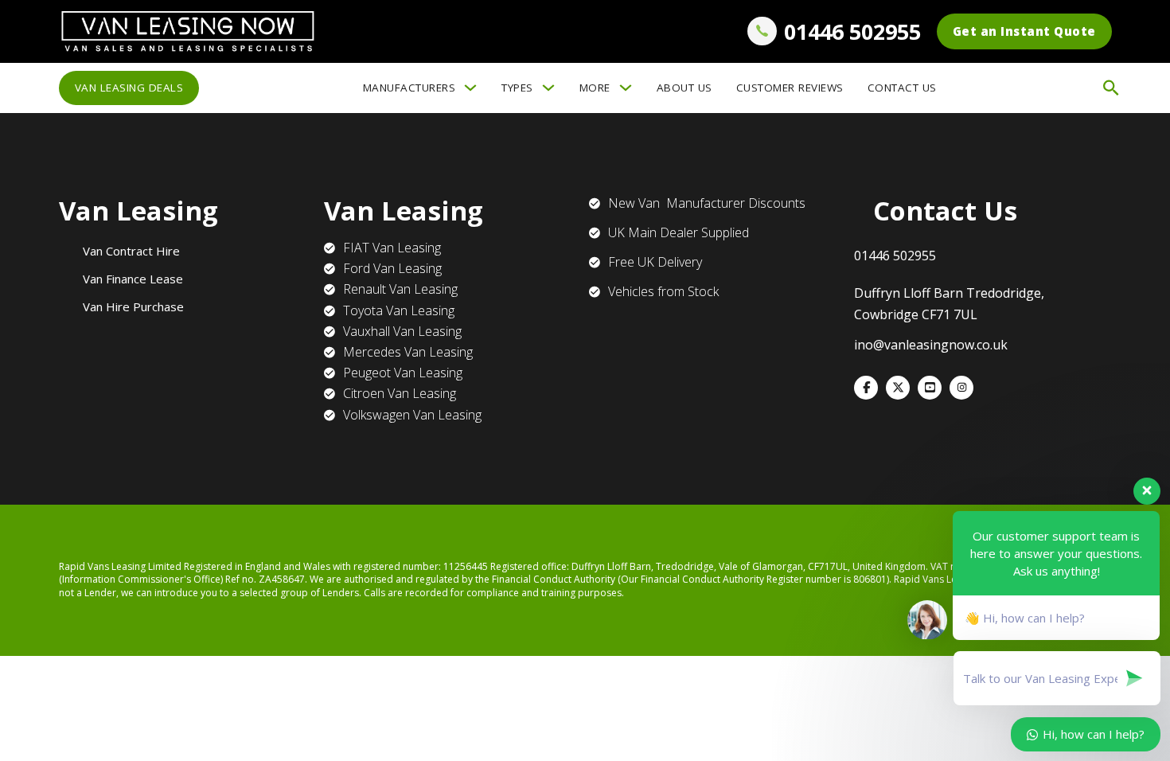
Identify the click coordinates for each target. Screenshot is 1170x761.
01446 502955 (852, 31)
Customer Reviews (790, 87)
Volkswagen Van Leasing (412, 414)
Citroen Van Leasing (399, 393)
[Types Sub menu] (548, 87)
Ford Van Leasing (392, 268)
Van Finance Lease (133, 279)
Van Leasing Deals (129, 87)
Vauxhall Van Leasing (402, 331)
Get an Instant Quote (1024, 31)
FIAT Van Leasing (392, 247)
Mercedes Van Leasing (408, 352)
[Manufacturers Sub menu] (470, 87)
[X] (898, 388)
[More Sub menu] (625, 87)
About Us (684, 87)
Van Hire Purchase (133, 306)
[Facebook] (866, 388)
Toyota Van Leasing (398, 310)
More (594, 87)
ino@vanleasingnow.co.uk (931, 344)
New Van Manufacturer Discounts (706, 203)
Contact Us (902, 87)
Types (517, 87)
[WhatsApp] (961, 388)
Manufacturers (409, 87)
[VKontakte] (930, 388)
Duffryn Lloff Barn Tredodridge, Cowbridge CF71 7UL (949, 303)
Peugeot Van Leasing (402, 372)
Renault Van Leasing (400, 289)
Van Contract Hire (131, 251)
